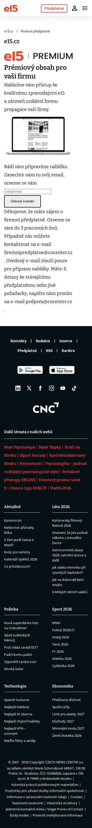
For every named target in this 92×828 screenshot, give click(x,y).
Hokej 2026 (60, 637)
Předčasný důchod (66, 699)
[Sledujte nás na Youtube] (63, 388)
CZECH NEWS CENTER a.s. (64, 762)
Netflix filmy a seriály (20, 740)
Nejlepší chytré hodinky (22, 721)
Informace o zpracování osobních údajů (37, 797)
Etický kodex (19, 815)
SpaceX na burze (16, 699)
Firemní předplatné (35, 31)
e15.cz (8, 31)
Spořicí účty (61, 707)
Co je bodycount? (17, 566)
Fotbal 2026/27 (63, 630)
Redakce (43, 341)
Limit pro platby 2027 (68, 714)
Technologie (15, 686)
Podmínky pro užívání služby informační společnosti (44, 790)
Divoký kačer (14, 668)
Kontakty (18, 341)
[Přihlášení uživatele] (75, 8)
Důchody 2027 (63, 721)
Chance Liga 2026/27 (28, 488)
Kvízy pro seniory (17, 552)
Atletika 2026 (62, 658)
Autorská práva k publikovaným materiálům (44, 784)
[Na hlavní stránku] (11, 8)
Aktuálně (12, 506)
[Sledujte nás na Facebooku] (40, 388)
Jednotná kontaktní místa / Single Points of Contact (44, 809)
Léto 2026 (61, 506)
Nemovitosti (30, 463)
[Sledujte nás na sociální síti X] (29, 388)
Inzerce (65, 341)
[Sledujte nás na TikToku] (74, 388)
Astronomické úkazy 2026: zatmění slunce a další (69, 555)
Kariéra (68, 351)
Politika (11, 609)
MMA (56, 622)
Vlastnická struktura (62, 803)
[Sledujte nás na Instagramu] (52, 388)
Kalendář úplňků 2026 (20, 559)
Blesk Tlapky (50, 447)
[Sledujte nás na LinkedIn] (18, 388)
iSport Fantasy (32, 455)
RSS (49, 351)
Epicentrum (13, 520)
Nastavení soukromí (27, 803)
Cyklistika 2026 (63, 665)
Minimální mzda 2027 (68, 728)
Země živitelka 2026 (67, 735)
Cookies (77, 797)
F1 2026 (58, 651)
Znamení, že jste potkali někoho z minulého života (70, 537)
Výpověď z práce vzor (20, 661)
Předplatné (27, 351)
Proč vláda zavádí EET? (21, 647)
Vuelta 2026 (60, 488)
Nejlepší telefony (16, 707)
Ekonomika (62, 686)
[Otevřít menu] (85, 8)
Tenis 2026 (60, 644)
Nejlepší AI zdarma (18, 714)
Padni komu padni (18, 654)
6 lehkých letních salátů (69, 592)
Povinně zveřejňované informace (58, 815)
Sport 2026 (62, 609)
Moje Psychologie (19, 447)
